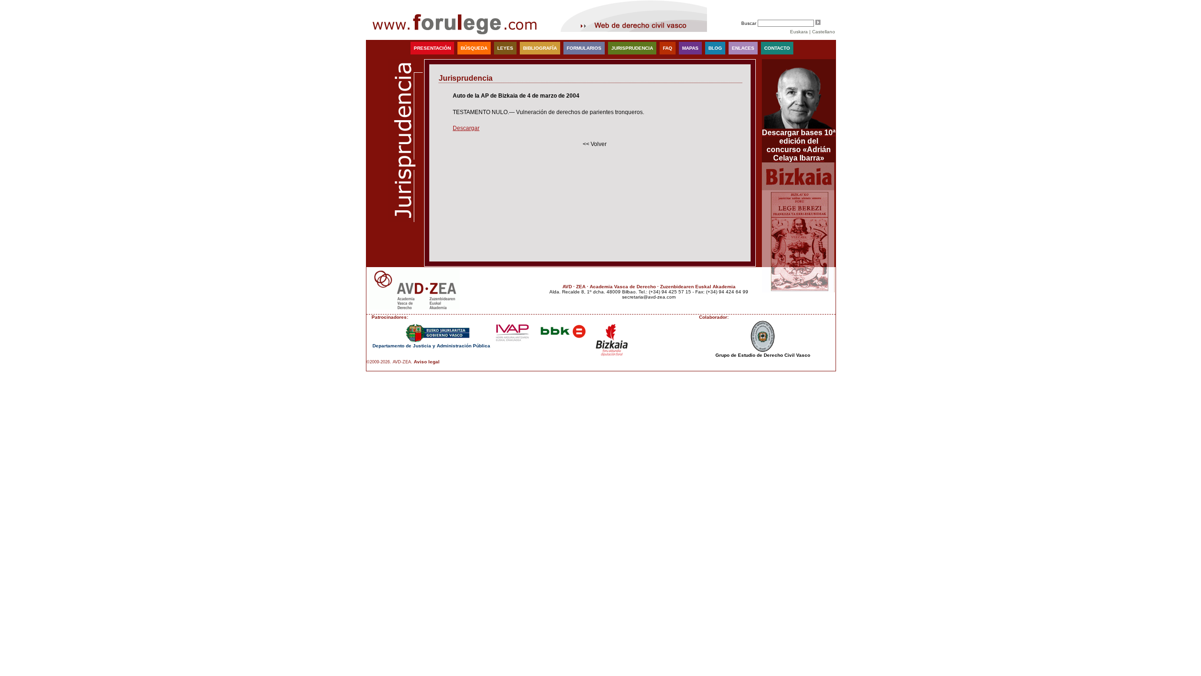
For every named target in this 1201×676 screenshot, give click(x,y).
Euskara (799, 31)
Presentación (432, 48)
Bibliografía (540, 48)
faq (667, 48)
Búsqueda (474, 48)
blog (715, 48)
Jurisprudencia (632, 48)
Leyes (505, 48)
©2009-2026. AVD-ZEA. (389, 362)
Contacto (777, 48)
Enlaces (743, 48)
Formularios (584, 48)
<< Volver (595, 144)
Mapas (690, 48)
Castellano (823, 31)
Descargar (466, 128)
